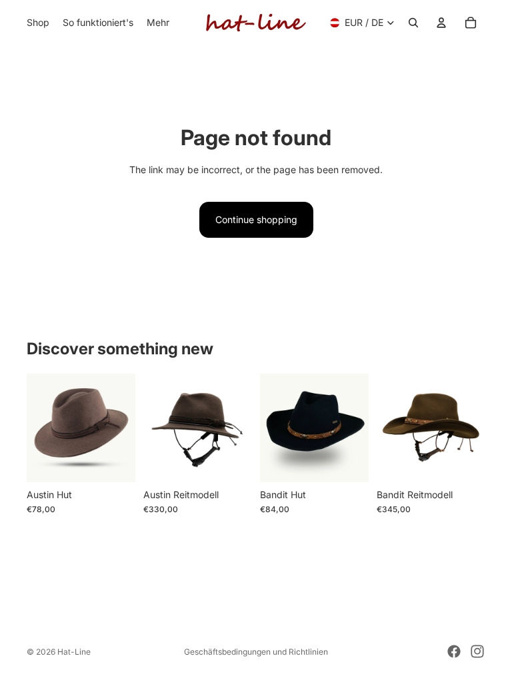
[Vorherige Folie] (158, 427)
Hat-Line (74, 652)
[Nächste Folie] (237, 427)
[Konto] (441, 22)
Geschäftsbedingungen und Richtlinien (256, 652)
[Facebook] (454, 651)
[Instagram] (477, 651)
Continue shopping (256, 219)
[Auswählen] (115, 462)
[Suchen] (413, 22)
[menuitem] (158, 22)
